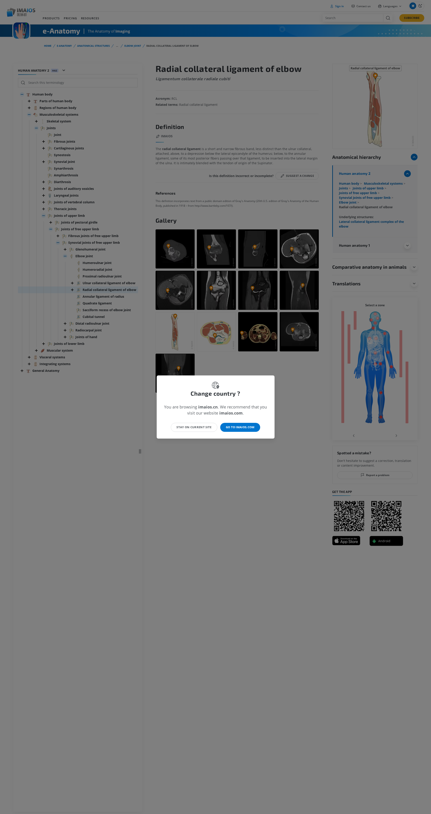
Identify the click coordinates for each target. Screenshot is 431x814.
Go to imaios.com (240, 427)
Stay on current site (194, 427)
